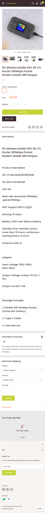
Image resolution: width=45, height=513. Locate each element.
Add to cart (22, 112)
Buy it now (9, 119)
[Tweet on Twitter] (37, 127)
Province (5, 375)
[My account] (37, 3)
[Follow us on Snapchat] (11, 489)
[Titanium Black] (4, 91)
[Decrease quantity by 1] (12, 104)
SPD (3, 80)
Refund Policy (6, 407)
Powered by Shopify (8, 508)
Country (4, 366)
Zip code (5, 385)
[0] (41, 3)
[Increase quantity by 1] (24, 104)
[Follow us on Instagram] (7, 489)
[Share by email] (41, 127)
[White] (10, 91)
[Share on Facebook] (29, 127)
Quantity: (5, 104)
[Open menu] (3, 3)
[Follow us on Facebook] (3, 489)
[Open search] (33, 3)
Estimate (8, 398)
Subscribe (9, 473)
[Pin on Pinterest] (33, 127)
